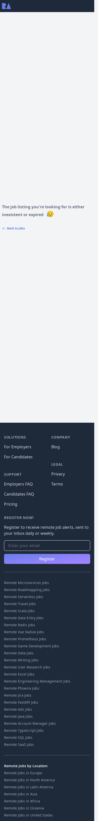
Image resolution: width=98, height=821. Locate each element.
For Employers (17, 447)
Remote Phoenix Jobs (21, 688)
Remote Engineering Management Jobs (37, 681)
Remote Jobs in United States (28, 815)
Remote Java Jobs (18, 716)
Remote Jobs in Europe (23, 772)
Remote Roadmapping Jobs (27, 589)
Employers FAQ (18, 484)
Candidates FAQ (19, 494)
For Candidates (18, 457)
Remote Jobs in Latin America (28, 787)
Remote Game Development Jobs (31, 646)
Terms (57, 484)
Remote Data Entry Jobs (23, 617)
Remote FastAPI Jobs (21, 702)
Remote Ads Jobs (18, 709)
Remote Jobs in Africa (22, 801)
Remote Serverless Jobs (23, 596)
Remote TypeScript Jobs (24, 730)
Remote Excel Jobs (19, 674)
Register (47, 559)
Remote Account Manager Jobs (30, 723)
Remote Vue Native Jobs (24, 632)
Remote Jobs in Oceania (24, 808)
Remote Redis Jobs (19, 624)
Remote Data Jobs (19, 653)
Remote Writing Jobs (21, 660)
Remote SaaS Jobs (19, 744)
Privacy (58, 474)
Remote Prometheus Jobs (25, 639)
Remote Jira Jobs (17, 695)
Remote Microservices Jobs (26, 582)
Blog (55, 447)
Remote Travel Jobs (20, 603)
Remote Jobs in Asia (20, 794)
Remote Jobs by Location (25, 765)
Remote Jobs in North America (29, 780)
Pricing (10, 504)
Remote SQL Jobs (18, 737)
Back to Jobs (16, 228)
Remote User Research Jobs (27, 667)
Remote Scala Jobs (19, 610)
